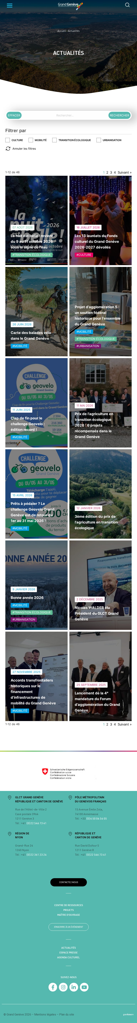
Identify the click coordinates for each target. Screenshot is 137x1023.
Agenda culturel (68, 957)
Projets (68, 910)
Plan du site (66, 1014)
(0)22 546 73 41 (36, 823)
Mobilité (41, 140)
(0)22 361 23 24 (36, 854)
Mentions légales (45, 1014)
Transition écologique (75, 140)
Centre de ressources (68, 905)
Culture (17, 140)
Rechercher (119, 115)
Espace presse (68, 952)
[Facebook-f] (53, 987)
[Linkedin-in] (73, 987)
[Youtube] (84, 987)
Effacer (14, 115)
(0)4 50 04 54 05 (96, 818)
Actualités (68, 947)
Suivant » (125, 172)
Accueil (61, 31)
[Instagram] (63, 987)
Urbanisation (112, 140)
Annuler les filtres (24, 148)
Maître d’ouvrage (68, 914)
